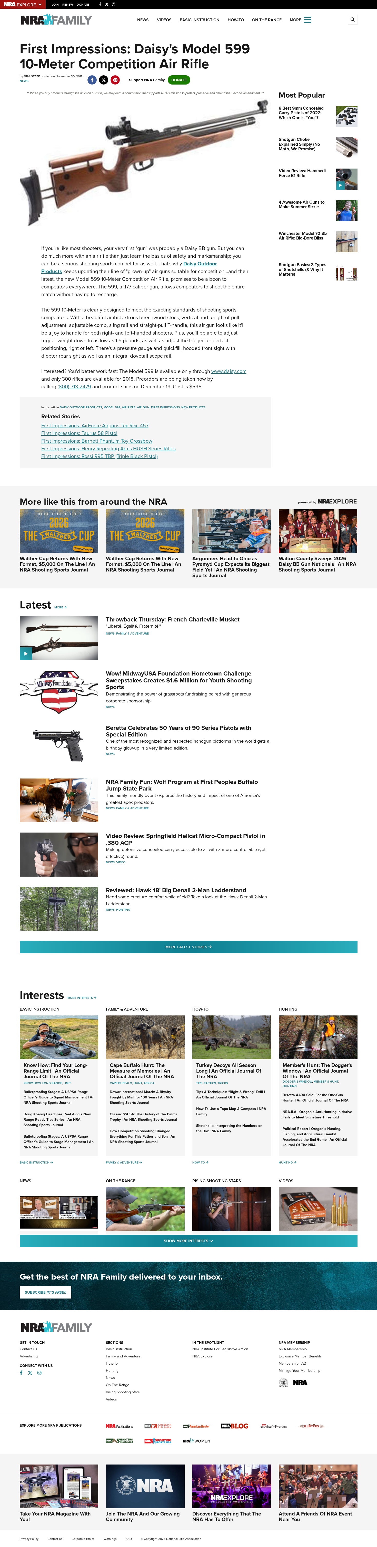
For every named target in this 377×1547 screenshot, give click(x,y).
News (143, 20)
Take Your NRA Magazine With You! (55, 1516)
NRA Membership (293, 1349)
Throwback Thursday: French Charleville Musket (173, 619)
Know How (32, 1083)
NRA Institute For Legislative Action (220, 1349)
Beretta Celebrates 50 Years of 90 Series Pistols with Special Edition (178, 731)
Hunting (123, 909)
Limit (67, 1083)
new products (193, 407)
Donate (83, 4)
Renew (67, 4)
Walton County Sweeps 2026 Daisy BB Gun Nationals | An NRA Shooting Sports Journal (317, 564)
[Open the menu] (307, 19)
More (58, 607)
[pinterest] (115, 77)
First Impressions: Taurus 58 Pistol (79, 433)
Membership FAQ (292, 1363)
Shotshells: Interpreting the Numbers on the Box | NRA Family (229, 1128)
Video (120, 862)
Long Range (52, 1083)
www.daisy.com (228, 371)
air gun (143, 407)
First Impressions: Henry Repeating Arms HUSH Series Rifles (108, 448)
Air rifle (128, 407)
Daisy (189, 263)
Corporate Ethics (83, 1538)
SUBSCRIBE (45, 1292)
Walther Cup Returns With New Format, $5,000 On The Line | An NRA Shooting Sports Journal (57, 564)
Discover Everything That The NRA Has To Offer (226, 1516)
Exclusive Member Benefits (300, 1356)
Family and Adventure (123, 1356)
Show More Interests (216, 1241)
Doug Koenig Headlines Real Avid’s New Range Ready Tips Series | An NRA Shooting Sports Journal (57, 1120)
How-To (236, 20)
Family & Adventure (132, 633)
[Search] (353, 20)
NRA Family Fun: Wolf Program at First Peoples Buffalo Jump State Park (182, 785)
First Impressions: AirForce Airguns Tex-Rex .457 (94, 425)
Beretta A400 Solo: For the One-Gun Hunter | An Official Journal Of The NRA (316, 1097)
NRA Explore (202, 1356)
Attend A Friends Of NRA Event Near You (315, 1516)
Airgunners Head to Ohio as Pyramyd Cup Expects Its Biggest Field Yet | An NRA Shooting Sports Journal (231, 567)
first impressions (165, 407)
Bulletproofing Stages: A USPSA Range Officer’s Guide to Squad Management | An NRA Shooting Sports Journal (59, 1097)
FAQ (129, 1538)
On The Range (267, 20)
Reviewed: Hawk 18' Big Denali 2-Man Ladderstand (176, 890)
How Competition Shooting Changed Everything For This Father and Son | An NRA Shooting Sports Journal (142, 1136)
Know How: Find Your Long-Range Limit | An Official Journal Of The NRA (55, 1070)
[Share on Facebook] (92, 77)
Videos (164, 20)
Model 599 (112, 407)
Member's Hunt (326, 1081)
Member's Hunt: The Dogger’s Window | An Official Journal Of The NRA (317, 1070)
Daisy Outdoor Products (81, 407)
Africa (149, 1083)
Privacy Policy (29, 1538)
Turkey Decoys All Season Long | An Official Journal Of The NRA (228, 1070)
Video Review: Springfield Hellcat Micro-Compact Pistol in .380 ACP (185, 839)
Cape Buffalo (121, 1083)
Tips (199, 1083)
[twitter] (104, 77)
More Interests (80, 997)
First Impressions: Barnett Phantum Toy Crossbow (96, 441)
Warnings (110, 1538)
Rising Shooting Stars (216, 1181)
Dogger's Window (297, 1081)
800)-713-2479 (75, 386)
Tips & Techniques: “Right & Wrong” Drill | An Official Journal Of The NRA (230, 1094)
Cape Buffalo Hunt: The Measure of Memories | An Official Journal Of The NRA (142, 1070)
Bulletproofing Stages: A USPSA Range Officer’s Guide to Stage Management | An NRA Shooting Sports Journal (59, 1142)
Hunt (138, 1083)
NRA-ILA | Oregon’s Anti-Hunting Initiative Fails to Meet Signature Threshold (317, 1114)
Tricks (222, 1083)
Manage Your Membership (299, 1370)
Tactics (210, 1083)
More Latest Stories (209, 947)
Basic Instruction (200, 20)
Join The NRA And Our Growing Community (143, 1516)
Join (55, 4)
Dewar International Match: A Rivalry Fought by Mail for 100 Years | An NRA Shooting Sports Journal (141, 1097)
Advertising (29, 1356)
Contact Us (28, 1349)
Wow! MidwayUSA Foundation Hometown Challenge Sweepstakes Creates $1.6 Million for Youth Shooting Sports (179, 680)
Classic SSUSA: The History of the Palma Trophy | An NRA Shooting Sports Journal (143, 1117)
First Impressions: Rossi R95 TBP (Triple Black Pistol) (99, 456)
